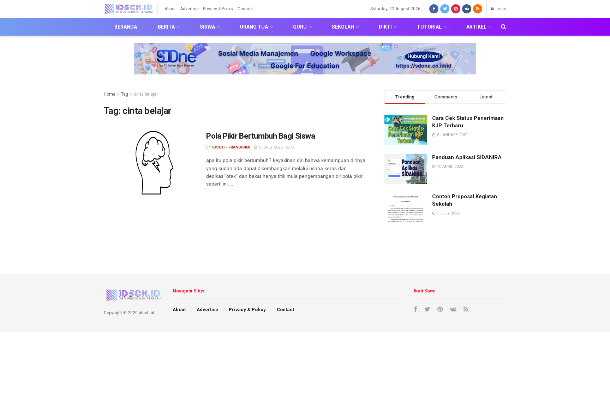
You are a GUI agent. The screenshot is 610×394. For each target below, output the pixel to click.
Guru (300, 27)
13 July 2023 (269, 147)
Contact (245, 8)
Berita (166, 27)
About (170, 8)
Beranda (125, 27)
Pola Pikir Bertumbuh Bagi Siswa (260, 136)
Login (500, 8)
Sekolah (343, 27)
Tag (124, 94)
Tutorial (429, 27)
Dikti (385, 27)
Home (109, 94)
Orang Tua (254, 27)
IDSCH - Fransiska (231, 147)
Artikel (476, 27)
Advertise (189, 8)
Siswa (207, 27)
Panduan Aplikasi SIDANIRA (467, 157)
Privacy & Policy (218, 8)
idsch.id (146, 312)
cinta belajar (146, 94)
